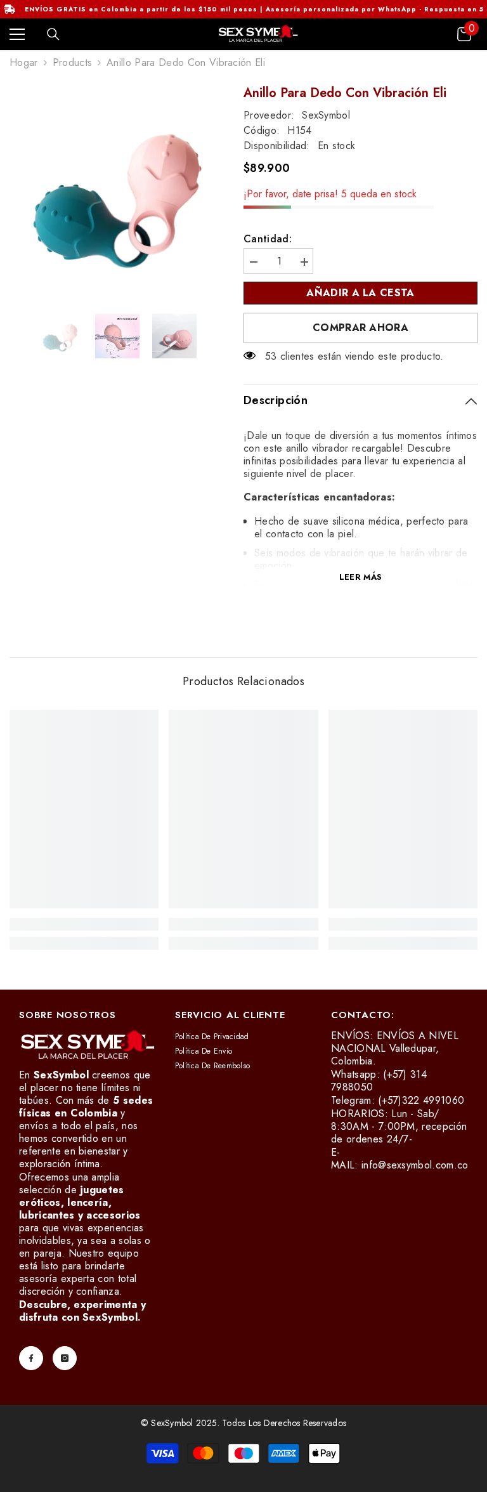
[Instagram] (65, 1358)
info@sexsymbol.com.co (415, 1165)
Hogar (24, 62)
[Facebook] (31, 1358)
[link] (84, 924)
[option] (117, 192)
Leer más (360, 577)
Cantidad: (268, 239)
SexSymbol (326, 115)
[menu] (17, 34)
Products (73, 62)
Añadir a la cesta (360, 292)
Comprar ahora (360, 327)
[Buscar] (53, 34)
